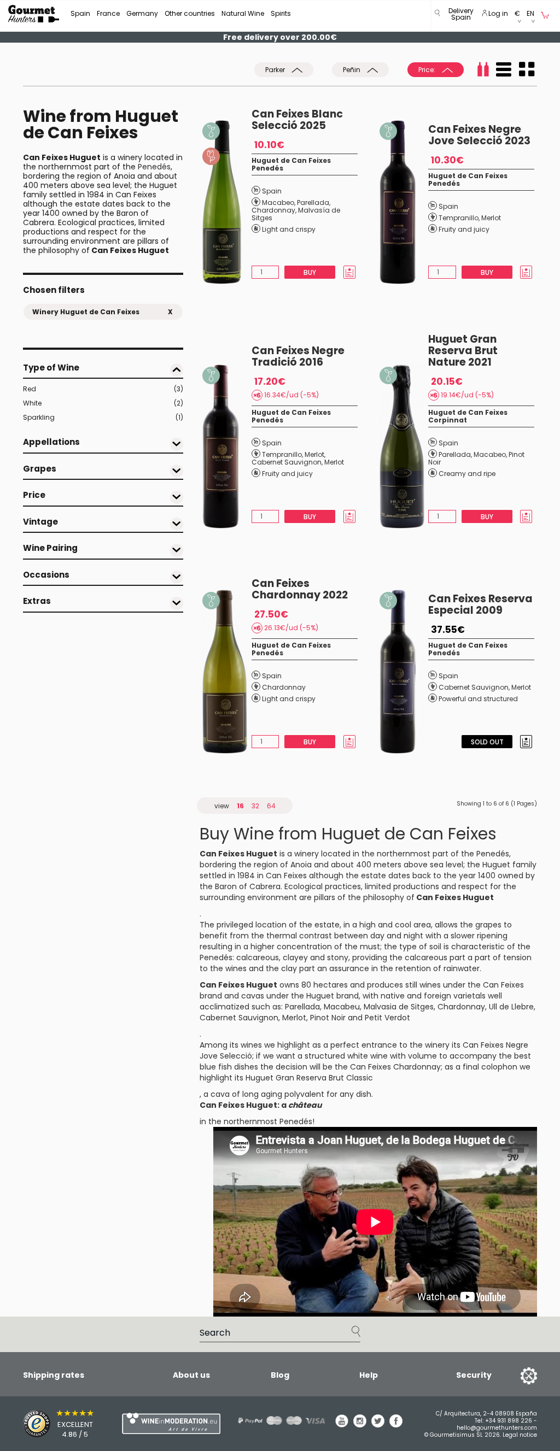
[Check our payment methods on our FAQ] (272, 1420)
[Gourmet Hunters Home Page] (33, 14)
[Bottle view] (482, 69)
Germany (142, 13)
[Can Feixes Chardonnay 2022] (226, 672)
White (103, 403)
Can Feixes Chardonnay (395, 1066)
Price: (427, 69)
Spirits (281, 13)
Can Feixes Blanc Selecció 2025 (297, 120)
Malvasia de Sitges (399, 1006)
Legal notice (520, 1435)
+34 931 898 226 (508, 1421)
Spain (80, 13)
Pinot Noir (328, 1017)
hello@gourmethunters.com (497, 1428)
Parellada (313, 202)
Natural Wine (242, 13)
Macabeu (342, 1006)
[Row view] (503, 69)
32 (255, 805)
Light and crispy (289, 229)
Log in (497, 13)
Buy (310, 272)
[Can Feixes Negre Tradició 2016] (226, 446)
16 (240, 805)
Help (368, 1375)
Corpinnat (447, 420)
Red (103, 388)
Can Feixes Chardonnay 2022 (300, 589)
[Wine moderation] (156, 1423)
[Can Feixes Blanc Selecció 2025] (226, 202)
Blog (280, 1375)
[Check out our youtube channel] (341, 1424)
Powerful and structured (478, 698)
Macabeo (278, 202)
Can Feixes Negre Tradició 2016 (298, 356)
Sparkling (103, 417)
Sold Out (486, 742)
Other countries (190, 13)
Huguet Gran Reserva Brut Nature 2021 (463, 350)
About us (191, 1375)
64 (271, 805)
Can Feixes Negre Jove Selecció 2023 (479, 135)
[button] (461, 16)
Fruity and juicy (464, 229)
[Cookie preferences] (515, 1375)
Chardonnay (273, 210)
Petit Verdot (387, 1017)
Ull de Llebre (511, 1006)
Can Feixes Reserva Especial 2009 (480, 604)
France (108, 13)
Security (474, 1375)
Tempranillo (459, 217)
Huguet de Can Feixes (291, 160)
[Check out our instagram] (359, 1424)
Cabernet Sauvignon (287, 462)
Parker (276, 69)
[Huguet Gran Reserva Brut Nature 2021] (404, 446)
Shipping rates (53, 1375)
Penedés (154, 166)
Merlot (491, 217)
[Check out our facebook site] (395, 1424)
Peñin (352, 69)
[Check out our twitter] (377, 1424)
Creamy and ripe (467, 473)
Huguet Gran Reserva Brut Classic (309, 1077)
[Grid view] (526, 69)
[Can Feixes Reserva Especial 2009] (404, 672)
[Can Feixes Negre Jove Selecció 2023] (404, 202)
